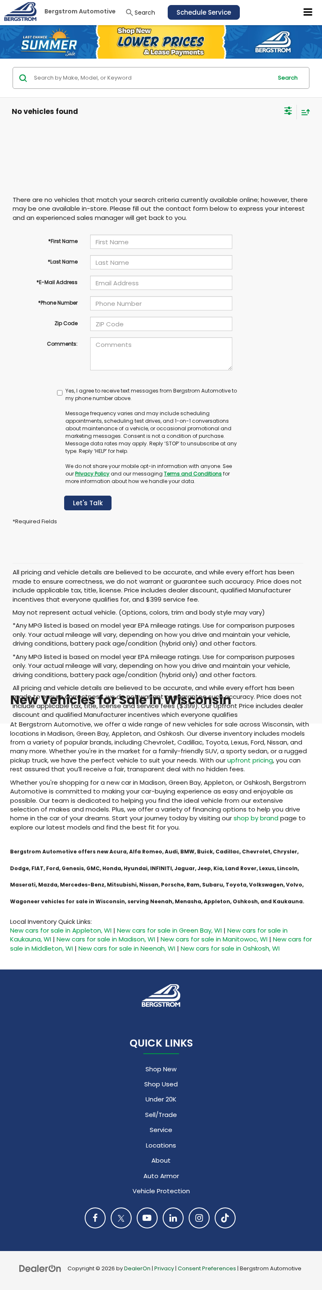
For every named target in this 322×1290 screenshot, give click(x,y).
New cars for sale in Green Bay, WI (169, 930)
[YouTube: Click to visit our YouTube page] (147, 1217)
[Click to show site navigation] (308, 12)
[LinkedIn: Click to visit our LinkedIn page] (173, 1217)
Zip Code (66, 323)
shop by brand (256, 818)
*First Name (63, 241)
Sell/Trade (161, 1114)
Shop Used (161, 1084)
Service (161, 1129)
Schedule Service (204, 12)
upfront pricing (250, 760)
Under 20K (161, 1099)
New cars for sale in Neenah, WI (126, 948)
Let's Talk (88, 503)
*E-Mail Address (57, 282)
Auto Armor (161, 1175)
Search (288, 78)
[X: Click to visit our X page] (121, 1217)
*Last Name (63, 261)
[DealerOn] (40, 1268)
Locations (161, 1145)
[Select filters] (288, 111)
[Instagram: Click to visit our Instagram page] (199, 1217)
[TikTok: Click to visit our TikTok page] (225, 1217)
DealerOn (137, 1268)
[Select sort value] (303, 112)
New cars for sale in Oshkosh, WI (230, 948)
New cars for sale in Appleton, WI (61, 930)
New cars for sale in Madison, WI (106, 939)
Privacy (164, 1268)
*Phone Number (58, 302)
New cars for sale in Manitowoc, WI (214, 939)
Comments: (62, 343)
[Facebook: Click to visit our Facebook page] (95, 1217)
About (161, 1160)
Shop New (161, 1069)
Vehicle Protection (161, 1191)
